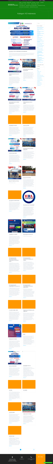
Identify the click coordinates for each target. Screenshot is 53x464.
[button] (48, 462)
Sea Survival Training (27, 177)
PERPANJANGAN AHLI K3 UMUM (41, 5)
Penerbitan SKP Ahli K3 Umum (40, 76)
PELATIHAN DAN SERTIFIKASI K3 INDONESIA (13, 5)
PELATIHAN (37, 2)
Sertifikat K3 (38, 81)
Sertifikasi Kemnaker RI (40, 80)
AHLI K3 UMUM (24, 2)
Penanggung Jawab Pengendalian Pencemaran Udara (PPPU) (28, 286)
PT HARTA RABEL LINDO (22, 5)
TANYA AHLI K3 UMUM (27, 413)
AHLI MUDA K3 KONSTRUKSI (14, 200)
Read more (10, 56)
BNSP (24, 334)
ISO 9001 (10, 390)
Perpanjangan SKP (39, 77)
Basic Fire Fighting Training (14, 180)
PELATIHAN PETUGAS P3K (28, 234)
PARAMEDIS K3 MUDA (13, 125)
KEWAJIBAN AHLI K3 (29, 2)
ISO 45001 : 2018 (39, 71)
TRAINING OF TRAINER (13, 234)
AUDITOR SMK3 (12, 412)
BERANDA (20, 2)
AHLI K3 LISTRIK (26, 125)
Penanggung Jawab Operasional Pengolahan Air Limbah (28, 259)
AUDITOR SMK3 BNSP (13, 153)
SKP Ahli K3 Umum (39, 82)
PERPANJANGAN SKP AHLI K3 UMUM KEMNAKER (31, 5)
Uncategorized (39, 85)
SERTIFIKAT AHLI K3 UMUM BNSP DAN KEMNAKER (18, 51)
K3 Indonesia (38, 72)
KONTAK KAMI (33, 2)
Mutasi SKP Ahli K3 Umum (40, 75)
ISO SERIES (25, 390)
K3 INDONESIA (42, 2)
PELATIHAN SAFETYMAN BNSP (28, 205)
